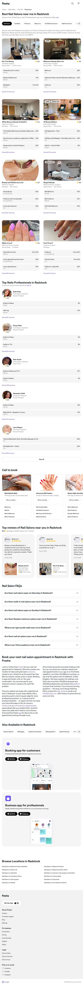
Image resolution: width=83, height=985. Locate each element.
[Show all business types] (79, 731)
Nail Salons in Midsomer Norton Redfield (14, 866)
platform (76, 684)
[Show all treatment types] (79, 23)
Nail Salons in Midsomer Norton (54, 866)
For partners (6, 931)
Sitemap (4, 923)
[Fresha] (6, 3)
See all (41, 459)
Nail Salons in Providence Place (11, 876)
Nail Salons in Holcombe (51, 879)
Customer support (8, 916)
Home (4, 9)
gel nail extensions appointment (24, 706)
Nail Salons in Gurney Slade (52, 876)
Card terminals (6, 938)
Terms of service (7, 956)
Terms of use (6, 959)
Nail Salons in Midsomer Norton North (56, 870)
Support (4, 941)
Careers (4, 913)
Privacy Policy (6, 953)
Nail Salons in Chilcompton (10, 879)
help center (61, 691)
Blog (3, 920)
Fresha (20, 667)
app (20, 713)
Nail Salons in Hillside (8, 882)
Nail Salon (11, 9)
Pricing (4, 935)
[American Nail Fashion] (48, 496)
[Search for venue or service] (72, 3)
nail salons (31, 672)
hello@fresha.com (50, 693)
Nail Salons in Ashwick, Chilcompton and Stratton (59, 873)
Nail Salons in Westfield (9, 873)
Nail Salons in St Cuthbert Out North (55, 882)
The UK (20, 9)
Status (4, 944)
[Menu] (78, 3)
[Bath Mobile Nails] (16, 496)
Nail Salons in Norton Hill (9, 870)
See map (55, 17)
